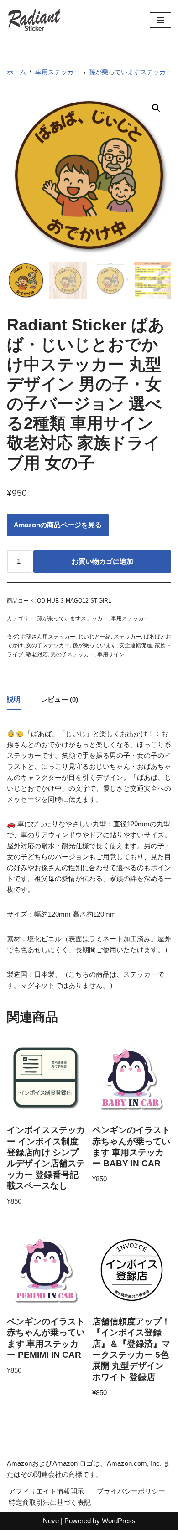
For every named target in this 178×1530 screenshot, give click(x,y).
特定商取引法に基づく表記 (50, 1502)
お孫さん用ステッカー (48, 637)
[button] (156, 108)
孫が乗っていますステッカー (130, 72)
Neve (51, 1521)
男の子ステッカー (72, 654)
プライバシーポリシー (131, 1491)
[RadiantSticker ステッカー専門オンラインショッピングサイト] (34, 19)
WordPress (119, 1521)
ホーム (16, 72)
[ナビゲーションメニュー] (160, 20)
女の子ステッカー (48, 645)
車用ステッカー (57, 72)
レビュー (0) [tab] (59, 699)
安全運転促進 (135, 645)
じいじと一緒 (94, 637)
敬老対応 (37, 654)
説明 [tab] (14, 699)
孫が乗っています (94, 645)
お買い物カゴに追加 (102, 561)
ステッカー (127, 637)
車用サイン (111, 654)
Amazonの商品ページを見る (58, 525)
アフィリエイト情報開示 (46, 1491)
